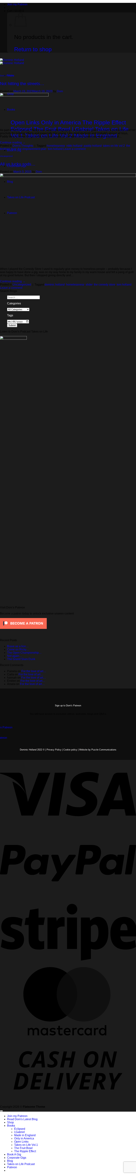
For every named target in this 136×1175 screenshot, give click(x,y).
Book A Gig (14, 1154)
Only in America (24, 1138)
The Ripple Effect (25, 1151)
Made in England (25, 1135)
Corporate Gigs (16, 1157)
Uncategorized (6, 156)
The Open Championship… (24, 652)
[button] (15, 10)
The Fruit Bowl (23, 1148)
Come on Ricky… (18, 649)
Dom (60, 91)
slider (89, 284)
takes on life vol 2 (114, 145)
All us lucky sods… (17, 164)
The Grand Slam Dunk (21, 659)
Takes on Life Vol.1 (26, 1144)
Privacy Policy (54, 749)
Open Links (21, 1141)
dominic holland (55, 284)
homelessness (56, 145)
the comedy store (104, 284)
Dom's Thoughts (7, 76)
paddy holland (93, 145)
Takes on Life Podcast (21, 1164)
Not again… (14, 655)
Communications (103, 749)
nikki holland (74, 145)
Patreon (12, 1167)
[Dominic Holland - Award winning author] (12, 61)
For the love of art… (33, 671)
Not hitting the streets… (22, 83)
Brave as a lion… (18, 646)
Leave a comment (74, 148)
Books (11, 1125)
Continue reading (12, 142)
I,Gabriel (19, 1132)
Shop (10, 1122)
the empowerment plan (32, 148)
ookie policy (71, 749)
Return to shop (33, 49)
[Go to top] (1, 1110)
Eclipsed (19, 1128)
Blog (10, 1160)
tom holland (55, 148)
